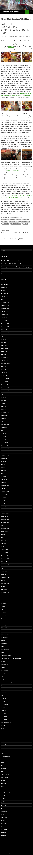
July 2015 (3, 534)
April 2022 (4, 345)
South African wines (6, 792)
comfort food (19, 19)
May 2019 (3, 403)
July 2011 (3, 586)
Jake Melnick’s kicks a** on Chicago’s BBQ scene (13, 238)
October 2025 (4, 284)
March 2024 (4, 299)
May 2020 (3, 369)
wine (2, 826)
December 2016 (5, 482)
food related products (6, 683)
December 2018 (5, 418)
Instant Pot (4, 710)
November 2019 (5, 388)
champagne (4, 643)
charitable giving (5, 649)
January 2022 (4, 348)
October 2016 (4, 488)
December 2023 (5, 305)
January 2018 (4, 443)
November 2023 (5, 308)
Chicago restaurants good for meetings (11, 658)
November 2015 (5, 522)
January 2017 (4, 479)
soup (2, 789)
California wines (5, 634)
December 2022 (5, 323)
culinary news (4, 670)
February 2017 (5, 476)
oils (2, 734)
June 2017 (3, 464)
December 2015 (5, 519)
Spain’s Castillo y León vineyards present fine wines (14, 273)
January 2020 (4, 381)
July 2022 (3, 339)
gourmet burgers (14, 221)
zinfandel (3, 832)
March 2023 (4, 320)
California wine (5, 631)
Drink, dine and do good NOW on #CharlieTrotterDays (15, 232)
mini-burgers (5, 223)
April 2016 (4, 507)
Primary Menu (31, 12)
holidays (3, 701)
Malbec (3, 725)
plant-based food (5, 756)
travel (2, 814)
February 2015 (5, 549)
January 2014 (4, 574)
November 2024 (5, 293)
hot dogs (3, 707)
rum (2, 771)
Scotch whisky (4, 777)
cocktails (3, 661)
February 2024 (5, 302)
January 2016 (4, 516)
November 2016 (5, 485)
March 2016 (4, 510)
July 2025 (3, 290)
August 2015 (4, 531)
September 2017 (5, 455)
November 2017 (5, 449)
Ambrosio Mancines (16, 217)
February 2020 (5, 378)
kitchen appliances (6, 722)
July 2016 (3, 497)
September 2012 (5, 577)
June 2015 (3, 537)
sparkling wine (4, 805)
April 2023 (4, 317)
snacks (2, 786)
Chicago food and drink (8, 19)
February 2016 (5, 513)
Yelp (23, 51)
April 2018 (4, 436)
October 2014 (4, 562)
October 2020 (4, 360)
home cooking (4, 704)
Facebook (16, 51)
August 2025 (4, 287)
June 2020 (3, 366)
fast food (3, 676)
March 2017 (4, 473)
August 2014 (4, 568)
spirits (2, 808)
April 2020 (4, 372)
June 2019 (3, 400)
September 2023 (5, 314)
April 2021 (4, 354)
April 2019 (4, 406)
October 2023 (4, 311)
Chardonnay (4, 646)
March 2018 (4, 439)
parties (2, 738)
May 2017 (3, 467)
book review (4, 615)
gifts (2, 695)
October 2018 (4, 421)
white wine (4, 823)
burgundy (3, 625)
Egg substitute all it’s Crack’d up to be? (11, 264)
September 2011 (5, 583)
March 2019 (4, 409)
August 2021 (4, 351)
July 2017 (3, 461)
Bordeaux (3, 618)
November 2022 (5, 327)
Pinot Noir (3, 750)
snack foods (4, 783)
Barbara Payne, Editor (16, 36)
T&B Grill (11, 47)
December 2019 (5, 385)
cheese (2, 652)
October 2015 (4, 525)
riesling (3, 765)
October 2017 (4, 452)
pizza (2, 753)
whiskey (3, 820)
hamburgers (4, 21)
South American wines (7, 795)
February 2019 (5, 412)
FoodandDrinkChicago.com (10, 12)
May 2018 (3, 433)
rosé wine (3, 768)
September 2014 (5, 565)
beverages (16, 18)
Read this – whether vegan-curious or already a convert (15, 270)
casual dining (24, 18)
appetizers (4, 18)
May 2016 (3, 504)
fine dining (3, 680)
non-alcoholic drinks (6, 731)
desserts (3, 673)
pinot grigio (4, 744)
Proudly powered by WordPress (8, 853)
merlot (2, 728)
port (2, 759)
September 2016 (5, 491)
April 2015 (4, 543)
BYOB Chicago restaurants (9, 219)
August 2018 (4, 427)
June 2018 (3, 430)
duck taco (5, 221)
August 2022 (4, 336)
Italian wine (4, 716)
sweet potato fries (16, 223)
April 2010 (4, 589)
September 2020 (5, 363)
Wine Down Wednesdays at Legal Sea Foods (12, 260)
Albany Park (5, 217)
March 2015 (4, 546)
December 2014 (5, 555)
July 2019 (3, 397)
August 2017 (4, 458)
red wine (3, 762)
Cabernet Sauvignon (6, 628)
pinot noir (3, 747)
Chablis (3, 640)
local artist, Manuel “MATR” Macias (12, 171)
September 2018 (5, 424)
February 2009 (5, 592)
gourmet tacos (25, 221)
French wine (4, 692)
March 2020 (4, 375)
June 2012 (3, 580)
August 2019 (4, 394)
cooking (3, 667)
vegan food (4, 817)
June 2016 (3, 501)
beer (2, 609)
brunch (3, 622)
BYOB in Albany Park (23, 219)
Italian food (4, 713)
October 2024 (4, 296)
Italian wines (4, 719)
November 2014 (5, 559)
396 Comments (26, 36)
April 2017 (4, 470)
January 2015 (4, 552)
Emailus (23, 846)
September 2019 (5, 391)
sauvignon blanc (5, 774)
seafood (3, 780)
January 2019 (4, 415)
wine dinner (4, 829)
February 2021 (5, 357)
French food (4, 686)
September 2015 (5, 528)
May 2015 (3, 540)
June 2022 (3, 342)
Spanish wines (4, 799)
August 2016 (4, 494)
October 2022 (4, 330)
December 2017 (5, 446)
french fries (27, 19)
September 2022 (5, 333)
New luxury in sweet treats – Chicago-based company (15, 267)
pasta (2, 741)
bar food (10, 18)
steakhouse (4, 811)
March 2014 (4, 571)
